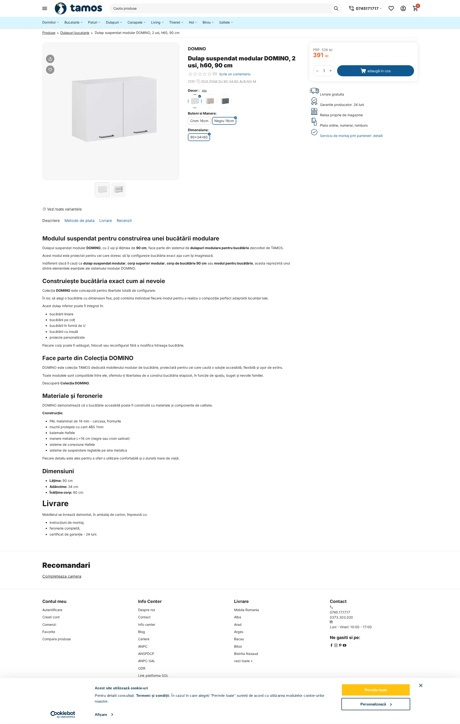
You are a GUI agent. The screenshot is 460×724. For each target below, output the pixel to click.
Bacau (239, 639)
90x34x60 (199, 137)
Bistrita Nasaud (246, 654)
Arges (238, 632)
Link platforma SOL (153, 675)
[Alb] (195, 101)
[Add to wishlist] (50, 69)
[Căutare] (336, 8)
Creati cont (51, 617)
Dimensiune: (198, 130)
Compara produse (56, 639)
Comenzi (49, 624)
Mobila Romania (246, 610)
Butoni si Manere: (202, 113)
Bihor (238, 646)
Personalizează (373, 704)
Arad (238, 624)
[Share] (50, 59)
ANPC (142, 646)
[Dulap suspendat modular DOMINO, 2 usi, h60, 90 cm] (111, 111)
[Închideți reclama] (420, 685)
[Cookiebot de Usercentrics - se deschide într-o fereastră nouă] (63, 714)
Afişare (101, 714)
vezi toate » (243, 661)
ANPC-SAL (146, 661)
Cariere (143, 639)
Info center (146, 624)
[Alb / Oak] (210, 101)
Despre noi (146, 610)
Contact (144, 617)
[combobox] (225, 8)
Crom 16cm (199, 121)
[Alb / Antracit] (224, 101)
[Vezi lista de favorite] (391, 8)
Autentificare (52, 610)
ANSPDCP (146, 654)
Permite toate (376, 690)
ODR (141, 668)
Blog (141, 632)
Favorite (48, 632)
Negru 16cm (224, 121)
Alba (237, 617)
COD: (192, 81)
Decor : (193, 90)
